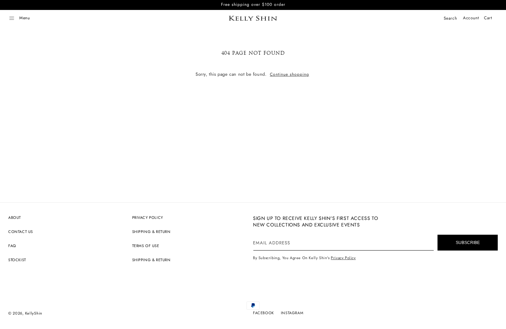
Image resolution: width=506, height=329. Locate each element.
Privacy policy (147, 217)
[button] (11, 18)
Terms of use (145, 245)
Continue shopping (289, 74)
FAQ (12, 245)
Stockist (17, 260)
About (14, 217)
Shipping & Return (151, 231)
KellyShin (33, 313)
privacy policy (343, 258)
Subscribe (468, 242)
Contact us (20, 231)
